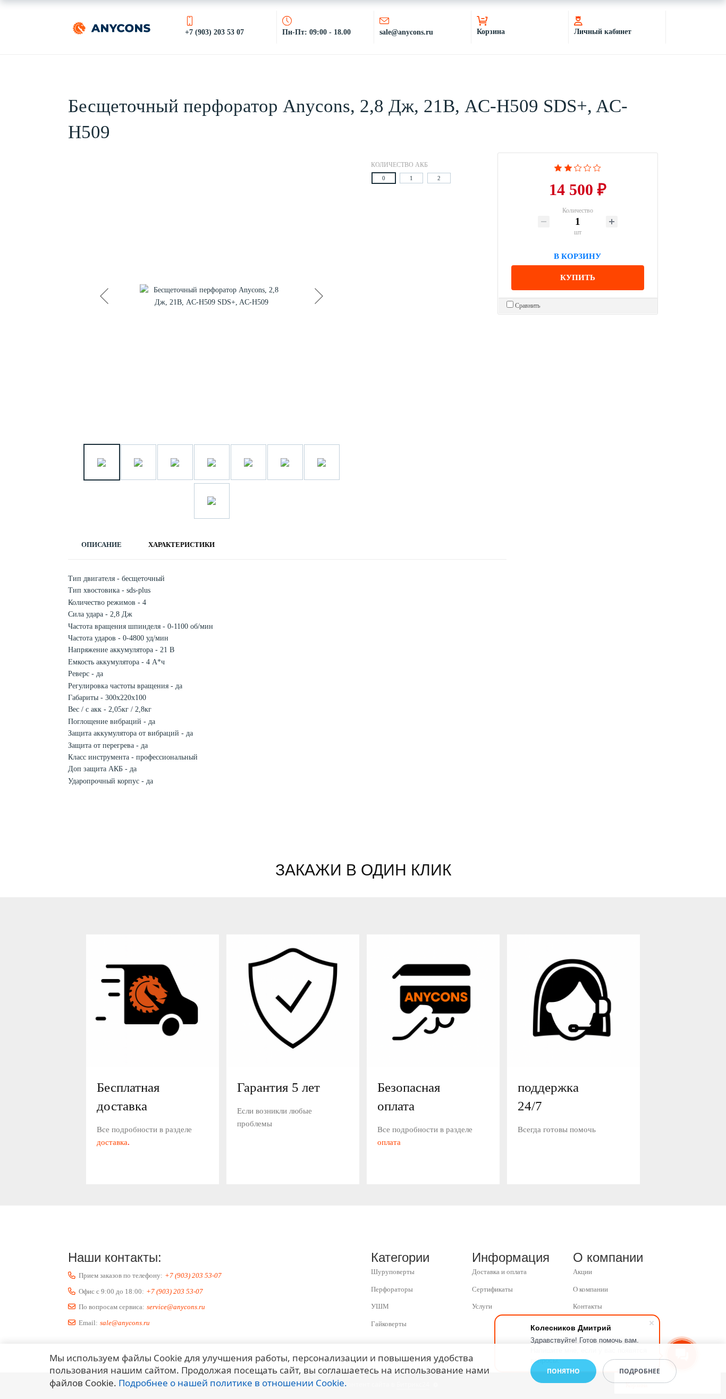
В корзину (577, 255)
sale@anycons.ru (125, 1323)
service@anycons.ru (176, 1307)
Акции (582, 1272)
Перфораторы (392, 1289)
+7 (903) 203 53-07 (193, 1275)
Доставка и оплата (499, 1272)
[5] (597, 167)
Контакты (587, 1306)
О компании (590, 1289)
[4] (588, 167)
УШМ (380, 1306)
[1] (558, 167)
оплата (389, 1142)
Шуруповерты (393, 1272)
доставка (112, 1142)
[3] (578, 167)
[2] (568, 167)
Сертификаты (492, 1289)
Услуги (482, 1306)
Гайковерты (389, 1324)
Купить (577, 277)
